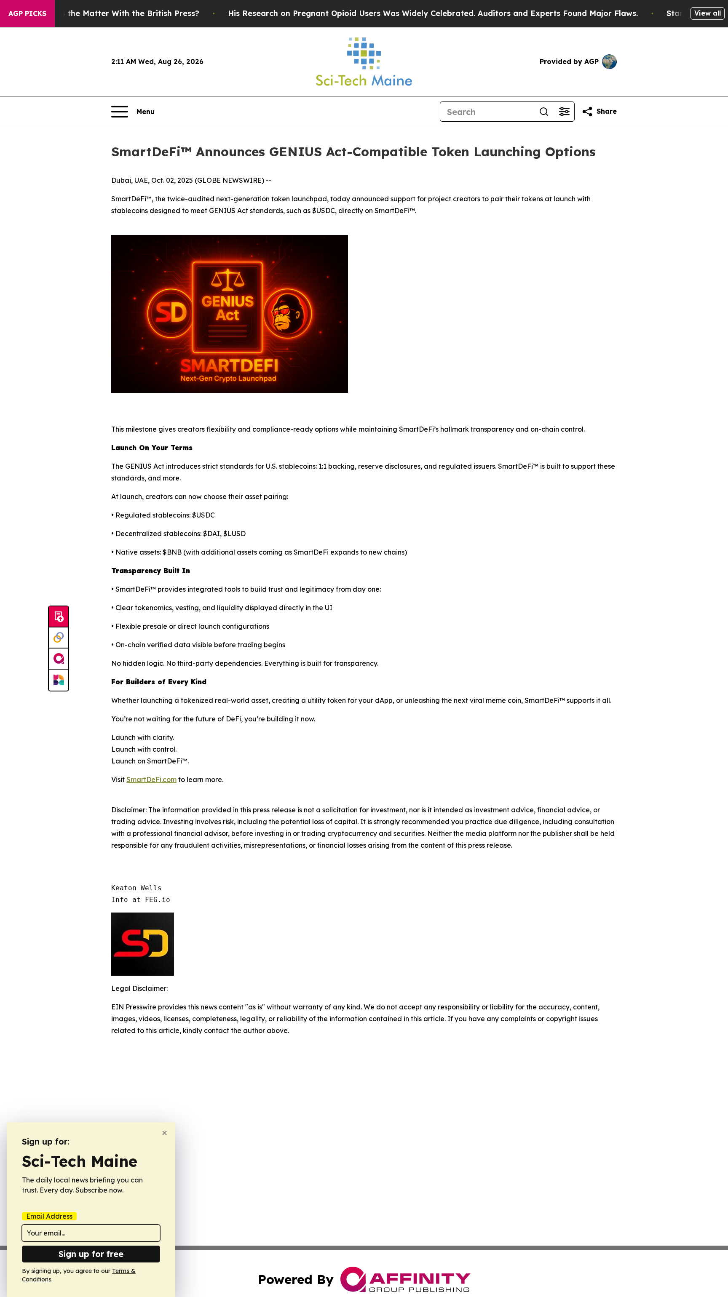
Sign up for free (91, 1254)
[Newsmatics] (58, 680)
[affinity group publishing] (58, 659)
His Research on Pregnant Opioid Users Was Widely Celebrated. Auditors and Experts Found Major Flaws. (433, 13)
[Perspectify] (58, 637)
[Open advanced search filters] (564, 111)
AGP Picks (27, 13)
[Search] (544, 111)
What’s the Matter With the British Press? (118, 13)
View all (707, 13)
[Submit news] (58, 616)
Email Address (49, 1216)
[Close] (165, 1133)
